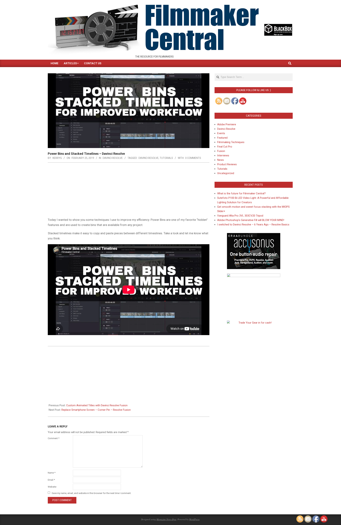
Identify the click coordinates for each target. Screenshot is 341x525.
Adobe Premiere (226, 124)
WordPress (194, 519)
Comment (53, 438)
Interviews (223, 155)
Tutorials (166, 158)
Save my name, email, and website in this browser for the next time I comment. (91, 493)
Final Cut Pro (224, 146)
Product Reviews (227, 164)
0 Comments (193, 158)
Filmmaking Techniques (230, 142)
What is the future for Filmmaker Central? (241, 193)
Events (221, 133)
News (220, 160)
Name (51, 472)
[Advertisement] (128, 191)
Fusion (221, 151)
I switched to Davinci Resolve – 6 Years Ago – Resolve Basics (253, 224)
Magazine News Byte (166, 519)
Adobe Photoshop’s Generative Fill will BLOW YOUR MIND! (250, 220)
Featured (222, 137)
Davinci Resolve (113, 158)
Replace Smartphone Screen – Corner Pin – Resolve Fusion (96, 409)
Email (51, 479)
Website (52, 486)
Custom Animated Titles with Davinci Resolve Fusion (97, 405)
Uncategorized (225, 173)
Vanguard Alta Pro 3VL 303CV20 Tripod (240, 215)
